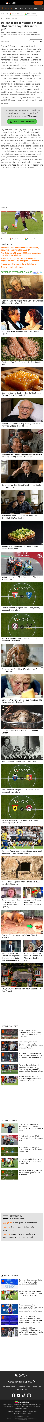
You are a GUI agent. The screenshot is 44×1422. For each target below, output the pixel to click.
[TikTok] (24, 1397)
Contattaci (21, 1387)
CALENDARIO (21, 8)
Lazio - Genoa (8, 1230)
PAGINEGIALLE (18, 1404)
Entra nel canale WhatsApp (23, 122)
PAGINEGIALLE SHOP (29, 1404)
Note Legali (18, 1411)
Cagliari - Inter (29, 1227)
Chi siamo (10, 1411)
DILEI (23, 1406)
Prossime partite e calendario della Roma (18, 264)
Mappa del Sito (32, 1387)
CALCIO (7, 18)
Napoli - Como (16, 1227)
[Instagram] (29, 1397)
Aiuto (29, 1413)
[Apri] (2, 2)
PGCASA (38, 1404)
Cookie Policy (33, 1411)
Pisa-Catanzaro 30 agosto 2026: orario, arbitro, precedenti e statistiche (21, 254)
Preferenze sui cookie (20, 1413)
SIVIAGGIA (29, 1406)
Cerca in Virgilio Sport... (20, 1381)
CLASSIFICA (34, 8)
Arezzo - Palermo (18, 1234)
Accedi (38, 3)
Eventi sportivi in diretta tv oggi (25, 1222)
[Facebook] (13, 1397)
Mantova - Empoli (32, 1234)
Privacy (25, 1411)
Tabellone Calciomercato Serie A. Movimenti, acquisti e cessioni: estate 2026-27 (20, 248)
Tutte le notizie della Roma (12, 267)
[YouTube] (18, 1397)
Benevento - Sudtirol (25, 1237)
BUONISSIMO (18, 1408)
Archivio (24, 1389)
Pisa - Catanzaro (9, 1237)
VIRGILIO (10, 1404)
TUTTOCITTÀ (17, 1406)
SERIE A (14, 18)
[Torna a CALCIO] (2, 8)
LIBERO (5, 1404)
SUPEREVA (26, 1408)
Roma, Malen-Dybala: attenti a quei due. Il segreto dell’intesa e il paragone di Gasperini (20, 259)
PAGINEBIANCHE (9, 1406)
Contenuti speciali (9, 1387)
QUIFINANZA (36, 1406)
